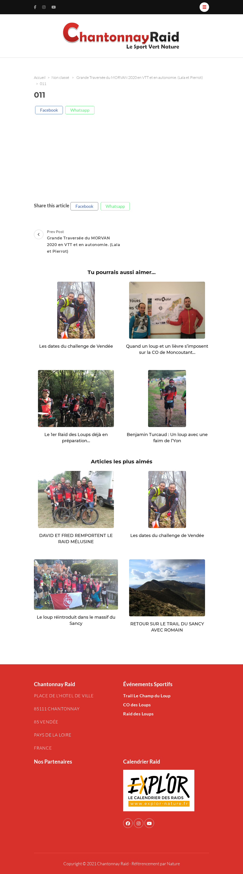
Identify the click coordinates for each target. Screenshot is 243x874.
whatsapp (79, 110)
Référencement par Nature (155, 863)
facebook (49, 110)
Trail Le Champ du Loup (147, 695)
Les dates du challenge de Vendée (76, 346)
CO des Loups (137, 704)
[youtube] (149, 823)
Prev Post (83, 241)
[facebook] (128, 823)
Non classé (60, 77)
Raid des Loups (138, 713)
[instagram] (138, 823)
